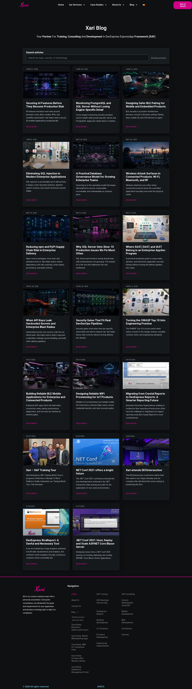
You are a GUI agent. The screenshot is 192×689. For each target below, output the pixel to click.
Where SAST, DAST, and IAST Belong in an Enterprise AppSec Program (145, 250)
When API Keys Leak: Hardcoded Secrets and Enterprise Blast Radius (41, 324)
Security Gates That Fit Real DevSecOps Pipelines (93, 322)
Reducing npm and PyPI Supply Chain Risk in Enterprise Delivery (45, 250)
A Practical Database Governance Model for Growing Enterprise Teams (95, 177)
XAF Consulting (128, 594)
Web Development (127, 621)
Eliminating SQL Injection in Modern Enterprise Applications (46, 175)
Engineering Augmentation (103, 644)
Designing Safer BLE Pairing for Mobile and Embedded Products (146, 105)
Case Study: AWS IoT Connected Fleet (78, 647)
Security (125, 635)
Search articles (34, 52)
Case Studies (96, 5)
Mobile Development (127, 612)
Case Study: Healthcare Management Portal (80, 669)
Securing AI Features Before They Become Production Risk (45, 105)
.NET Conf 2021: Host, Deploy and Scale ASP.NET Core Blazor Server (95, 543)
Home (61, 5)
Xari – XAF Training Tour (41, 470)
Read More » (32, 127)
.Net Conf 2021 (77, 620)
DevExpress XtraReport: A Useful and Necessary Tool (42, 542)
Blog (132, 5)
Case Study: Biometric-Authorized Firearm (79, 627)
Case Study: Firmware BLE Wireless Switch (78, 658)
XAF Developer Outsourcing (103, 601)
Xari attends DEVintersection (144, 470)
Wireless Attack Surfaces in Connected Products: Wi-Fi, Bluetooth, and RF (143, 177)
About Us (116, 5)
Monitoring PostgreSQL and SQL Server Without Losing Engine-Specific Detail (93, 106)
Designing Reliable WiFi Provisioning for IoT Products (94, 395)
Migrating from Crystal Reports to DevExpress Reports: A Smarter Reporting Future (145, 397)
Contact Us (76, 606)
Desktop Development (102, 621)
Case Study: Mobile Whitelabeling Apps (79, 637)
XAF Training (102, 594)
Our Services (75, 5)
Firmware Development (102, 636)
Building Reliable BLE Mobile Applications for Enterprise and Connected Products (45, 397)
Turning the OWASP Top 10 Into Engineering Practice (145, 322)
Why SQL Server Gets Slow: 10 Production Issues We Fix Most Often (95, 250)
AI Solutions (127, 629)
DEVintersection (78, 617)
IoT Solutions (102, 629)
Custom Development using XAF (127, 602)
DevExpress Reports (102, 612)
